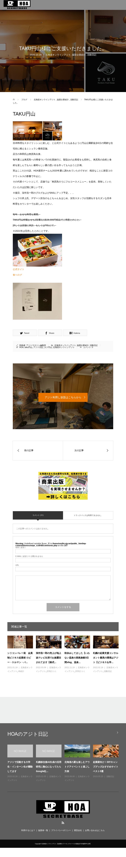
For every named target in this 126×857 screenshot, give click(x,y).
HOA (21, 347)
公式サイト (18, 269)
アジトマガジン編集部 (36, 345)
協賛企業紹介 (79, 54)
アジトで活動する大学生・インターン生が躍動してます (20, 766)
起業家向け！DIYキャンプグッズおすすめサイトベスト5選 (105, 766)
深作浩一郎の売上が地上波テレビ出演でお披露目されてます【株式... (48, 657)
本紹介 (21, 671)
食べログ (17, 275)
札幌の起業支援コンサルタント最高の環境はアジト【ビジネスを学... (105, 657)
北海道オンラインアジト (58, 54)
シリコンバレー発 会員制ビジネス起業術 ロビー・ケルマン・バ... (20, 657)
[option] (64, 763)
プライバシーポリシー (61, 830)
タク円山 (48, 347)
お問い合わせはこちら (95, 830)
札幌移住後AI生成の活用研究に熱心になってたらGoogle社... (48, 766)
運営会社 (78, 830)
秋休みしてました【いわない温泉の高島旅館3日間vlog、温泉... (77, 657)
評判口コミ (52, 671)
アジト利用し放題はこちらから (63, 397)
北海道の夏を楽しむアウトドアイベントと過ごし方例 (77, 766)
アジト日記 (38, 347)
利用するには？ (28, 830)
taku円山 (28, 347)
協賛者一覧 (43, 830)
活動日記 (91, 54)
